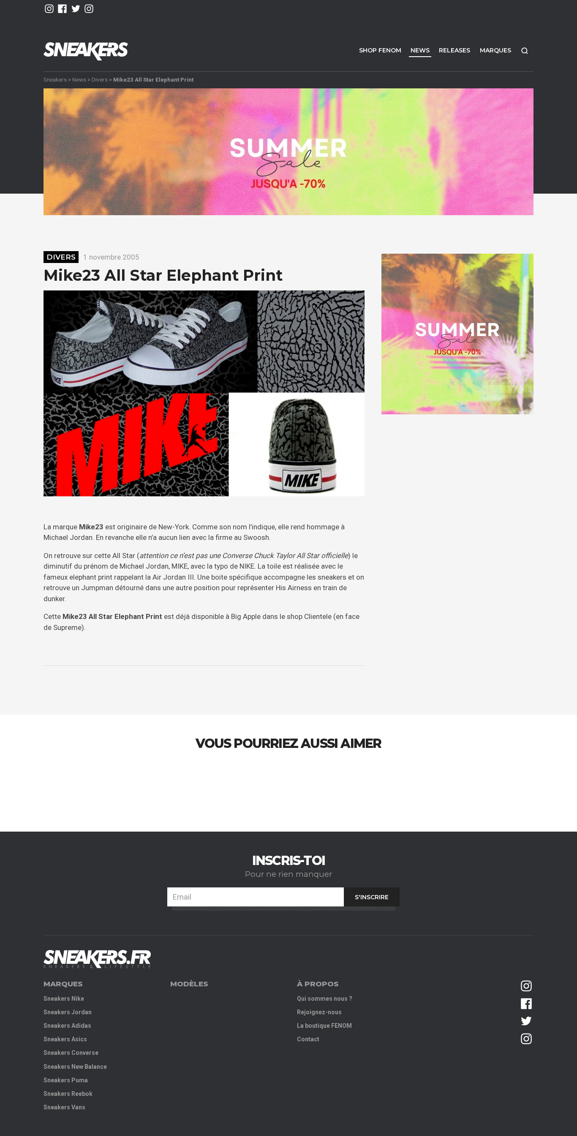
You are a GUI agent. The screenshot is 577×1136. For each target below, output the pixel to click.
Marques (495, 50)
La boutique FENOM (324, 1025)
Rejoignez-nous (319, 1012)
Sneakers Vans (64, 1107)
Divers (100, 79)
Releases (454, 50)
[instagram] (49, 8)
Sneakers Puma (66, 1080)
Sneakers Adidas (67, 1025)
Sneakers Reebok (68, 1093)
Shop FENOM (380, 50)
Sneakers (55, 79)
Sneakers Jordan (68, 1012)
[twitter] (76, 8)
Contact (308, 1039)
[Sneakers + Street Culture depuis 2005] (97, 959)
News (420, 50)
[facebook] (62, 8)
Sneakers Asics (65, 1039)
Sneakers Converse (71, 1052)
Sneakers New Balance (75, 1066)
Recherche (524, 50)
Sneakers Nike (64, 998)
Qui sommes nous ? (324, 998)
